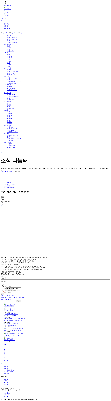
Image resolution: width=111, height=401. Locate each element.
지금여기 (6, 382)
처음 (5, 344)
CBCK (6, 381)
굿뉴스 (6, 384)
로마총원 (6, 23)
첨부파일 (3, 290)
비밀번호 (3, 286)
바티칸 (6, 379)
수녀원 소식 (7, 182)
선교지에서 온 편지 (9, 184)
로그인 (3, 20)
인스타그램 (7, 28)
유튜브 (6, 396)
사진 (2, 288)
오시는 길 (6, 373)
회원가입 (3, 18)
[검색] (18, 301)
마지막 (6, 360)
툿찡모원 (6, 25)
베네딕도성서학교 (9, 370)
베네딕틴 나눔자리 (9, 187)
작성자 (3, 285)
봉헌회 (6, 26)
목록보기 (3, 299)
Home (2, 171)
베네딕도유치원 (8, 371)
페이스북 (6, 394)
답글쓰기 (8, 299)
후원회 (6, 366)
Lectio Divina (7, 186)
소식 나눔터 (8, 171)
